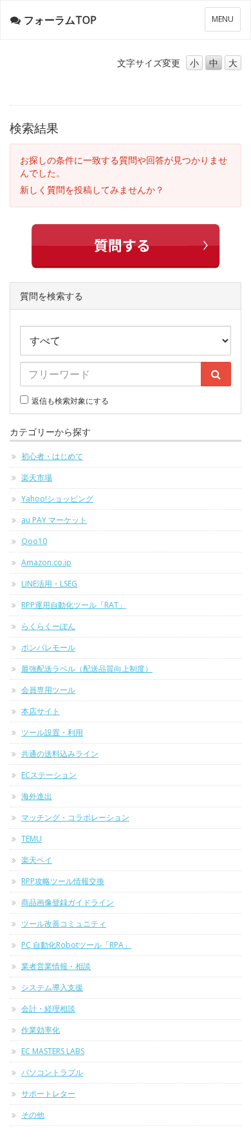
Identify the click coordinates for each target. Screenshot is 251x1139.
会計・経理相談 (48, 1008)
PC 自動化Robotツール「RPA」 (76, 944)
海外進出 (36, 796)
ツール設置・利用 (52, 732)
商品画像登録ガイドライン (67, 902)
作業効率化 (40, 1029)
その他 (32, 1114)
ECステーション (49, 774)
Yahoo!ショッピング (57, 498)
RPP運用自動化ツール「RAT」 (73, 604)
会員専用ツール (48, 689)
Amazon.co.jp (46, 562)
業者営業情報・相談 (56, 966)
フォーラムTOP (60, 20)
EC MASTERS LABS (52, 1051)
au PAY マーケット (54, 519)
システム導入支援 (52, 987)
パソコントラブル (52, 1072)
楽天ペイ (36, 859)
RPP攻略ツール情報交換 (62, 881)
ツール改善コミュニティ (63, 923)
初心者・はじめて (52, 456)
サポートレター (48, 1093)
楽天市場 (36, 477)
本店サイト (40, 711)
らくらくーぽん (48, 626)
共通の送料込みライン (59, 753)
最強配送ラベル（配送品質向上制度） (87, 668)
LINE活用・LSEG (49, 583)
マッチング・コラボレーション (75, 817)
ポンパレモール (48, 647)
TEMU (31, 838)
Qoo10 (34, 541)
